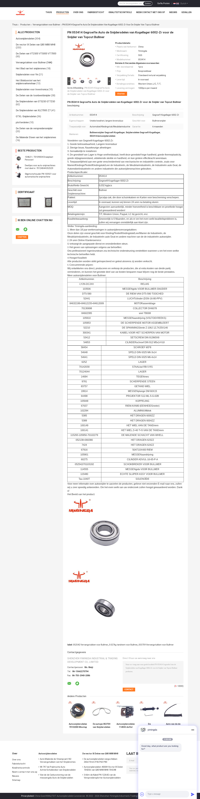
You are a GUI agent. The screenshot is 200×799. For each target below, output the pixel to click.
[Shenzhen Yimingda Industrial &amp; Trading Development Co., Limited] (20, 13)
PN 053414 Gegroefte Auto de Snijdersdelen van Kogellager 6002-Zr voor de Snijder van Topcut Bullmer (88, 91)
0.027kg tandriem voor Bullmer (123, 645)
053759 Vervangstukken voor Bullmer (156, 645)
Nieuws (173, 12)
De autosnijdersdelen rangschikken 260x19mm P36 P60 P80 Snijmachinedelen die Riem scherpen (101, 761)
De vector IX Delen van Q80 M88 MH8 (35, 44)
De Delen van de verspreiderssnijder (34, 128)
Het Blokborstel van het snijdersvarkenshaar (28, 82)
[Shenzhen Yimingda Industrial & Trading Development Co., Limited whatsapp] (27, 229)
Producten (62, 12)
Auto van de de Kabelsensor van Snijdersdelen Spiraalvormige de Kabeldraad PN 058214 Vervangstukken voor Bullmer (173, 725)
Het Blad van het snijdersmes (31, 68)
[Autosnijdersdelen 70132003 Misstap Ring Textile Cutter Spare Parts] (78, 711)
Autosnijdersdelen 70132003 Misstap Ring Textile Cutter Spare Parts (78, 725)
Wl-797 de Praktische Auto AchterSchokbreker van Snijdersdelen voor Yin (58, 769)
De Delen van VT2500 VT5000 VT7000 (36, 53)
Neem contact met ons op (150, 12)
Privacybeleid (27, 796)
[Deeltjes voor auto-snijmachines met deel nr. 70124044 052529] (19, 166)
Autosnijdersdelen (25, 38)
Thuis (49, 12)
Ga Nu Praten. (163, 3)
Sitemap (16, 780)
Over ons (78, 12)
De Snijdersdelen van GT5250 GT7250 (35, 101)
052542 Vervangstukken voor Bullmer (90, 645)
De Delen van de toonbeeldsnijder (33, 95)
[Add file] (142, 794)
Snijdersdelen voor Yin (27, 74)
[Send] (192, 794)
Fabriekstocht (96, 12)
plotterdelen (22, 122)
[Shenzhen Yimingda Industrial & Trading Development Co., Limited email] (19, 229)
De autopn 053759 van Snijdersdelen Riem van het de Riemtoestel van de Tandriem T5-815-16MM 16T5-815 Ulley (101, 725)
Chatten (121, 94)
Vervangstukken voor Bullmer (46, 24)
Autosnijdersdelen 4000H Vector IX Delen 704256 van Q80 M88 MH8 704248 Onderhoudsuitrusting (103, 769)
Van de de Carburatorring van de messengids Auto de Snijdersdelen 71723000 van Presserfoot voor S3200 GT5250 (58, 777)
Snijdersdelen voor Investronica (32, 89)
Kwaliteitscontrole (120, 12)
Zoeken (148, 3)
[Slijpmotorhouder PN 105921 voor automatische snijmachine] (19, 175)
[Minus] (192, 730)
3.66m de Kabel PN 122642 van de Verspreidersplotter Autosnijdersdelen (102, 776)
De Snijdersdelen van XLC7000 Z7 (33, 110)
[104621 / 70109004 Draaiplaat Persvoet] (19, 158)
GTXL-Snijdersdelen (26, 116)
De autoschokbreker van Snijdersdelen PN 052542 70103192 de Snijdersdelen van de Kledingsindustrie (149, 725)
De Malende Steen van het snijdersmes (36, 137)
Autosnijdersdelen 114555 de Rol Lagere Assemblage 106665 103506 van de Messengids (126, 725)
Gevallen (186, 12)
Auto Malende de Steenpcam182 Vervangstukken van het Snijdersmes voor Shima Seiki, (58, 761)
